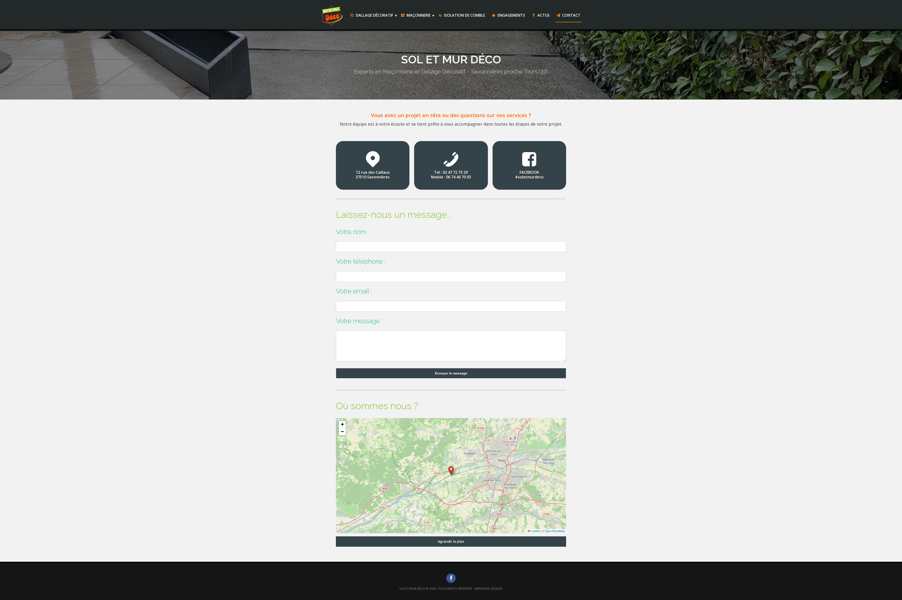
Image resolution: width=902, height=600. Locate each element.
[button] (451, 471)
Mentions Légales (489, 588)
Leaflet (535, 531)
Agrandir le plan (451, 541)
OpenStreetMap (555, 531)
